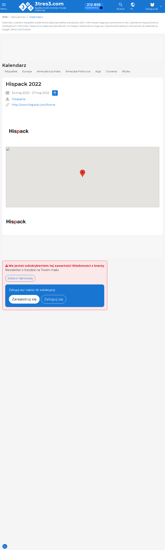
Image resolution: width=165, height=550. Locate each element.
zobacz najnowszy (20, 278)
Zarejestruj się (24, 299)
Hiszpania (18, 99)
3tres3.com (49, 3)
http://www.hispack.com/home (33, 105)
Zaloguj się (53, 299)
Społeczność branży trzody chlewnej (50, 9)
